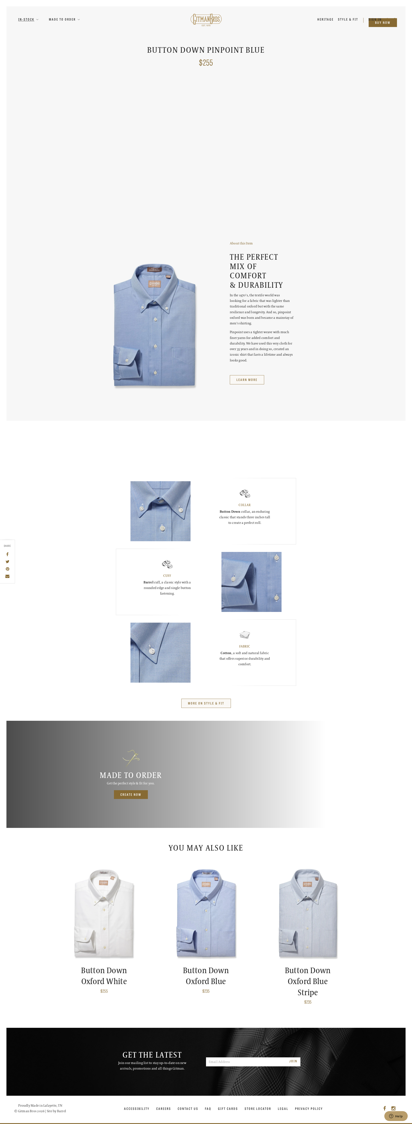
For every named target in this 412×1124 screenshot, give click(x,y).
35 (243, 155)
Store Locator (258, 1108)
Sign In (375, 19)
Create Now (130, 794)
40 (284, 155)
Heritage (325, 19)
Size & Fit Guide (275, 227)
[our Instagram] (393, 1109)
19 (246, 136)
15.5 (235, 126)
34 (234, 155)
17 (268, 126)
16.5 (257, 126)
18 (289, 126)
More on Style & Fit (206, 703)
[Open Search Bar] (388, 19)
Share (7, 546)
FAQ (208, 1108)
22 (266, 136)
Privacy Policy (309, 1108)
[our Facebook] (384, 1109)
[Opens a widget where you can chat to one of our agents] (396, 1116)
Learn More (240, 227)
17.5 (278, 126)
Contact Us (188, 1108)
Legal (283, 1108)
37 (263, 155)
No (246, 174)
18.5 (235, 136)
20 (256, 136)
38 (273, 155)
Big (247, 107)
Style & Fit (348, 19)
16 (246, 126)
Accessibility (137, 1108)
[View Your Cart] (395, 19)
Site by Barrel (56, 1111)
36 (254, 155)
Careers (163, 1108)
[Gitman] (206, 20)
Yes (235, 174)
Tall (236, 107)
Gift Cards (228, 1108)
